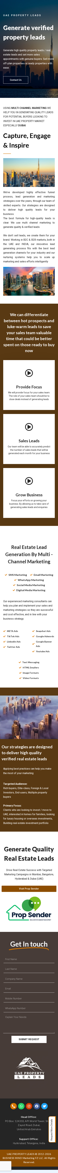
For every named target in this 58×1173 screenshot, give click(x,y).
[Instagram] (29, 1106)
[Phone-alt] (13, 1106)
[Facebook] (37, 1106)
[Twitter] (44, 1106)
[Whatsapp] (21, 1106)
